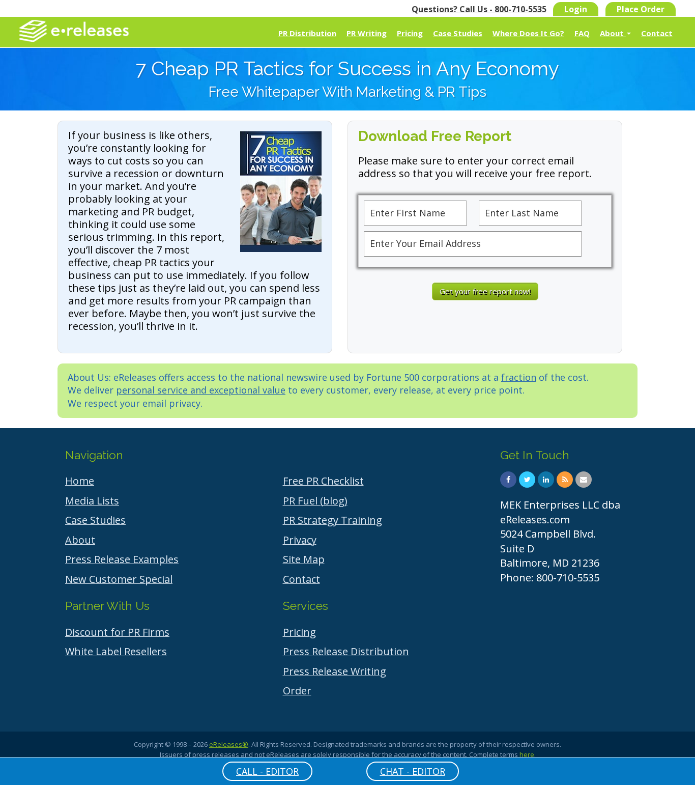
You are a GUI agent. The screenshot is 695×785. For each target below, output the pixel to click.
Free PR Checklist (323, 481)
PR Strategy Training (332, 520)
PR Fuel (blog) (315, 501)
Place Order (640, 9)
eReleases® (228, 744)
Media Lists (92, 501)
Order (297, 690)
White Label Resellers (116, 651)
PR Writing (366, 33)
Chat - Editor (412, 771)
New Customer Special (118, 579)
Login (575, 9)
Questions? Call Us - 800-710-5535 (479, 9)
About (613, 33)
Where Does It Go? (528, 33)
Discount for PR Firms (117, 632)
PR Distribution (307, 33)
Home (79, 481)
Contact (657, 33)
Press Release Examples (122, 559)
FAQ (582, 33)
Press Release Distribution (346, 651)
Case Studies (457, 33)
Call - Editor (267, 771)
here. (527, 754)
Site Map (304, 559)
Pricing (410, 33)
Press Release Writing (334, 671)
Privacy (299, 540)
